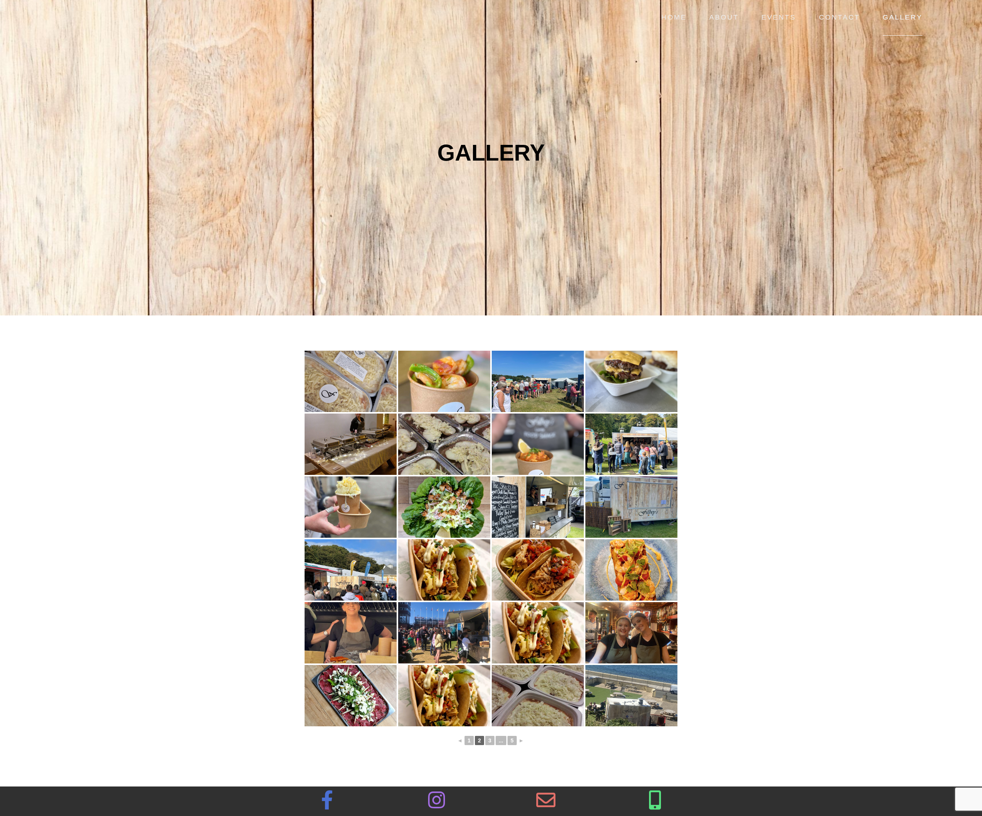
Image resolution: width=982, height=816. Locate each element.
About (724, 17)
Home (674, 17)
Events (778, 17)
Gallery (903, 17)
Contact (839, 17)
